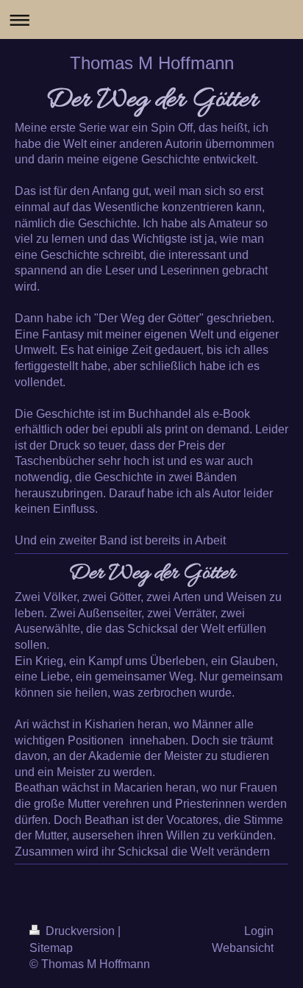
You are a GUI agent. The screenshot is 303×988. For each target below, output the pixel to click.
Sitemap (51, 948)
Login (259, 931)
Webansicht (243, 948)
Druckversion (80, 931)
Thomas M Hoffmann (152, 63)
